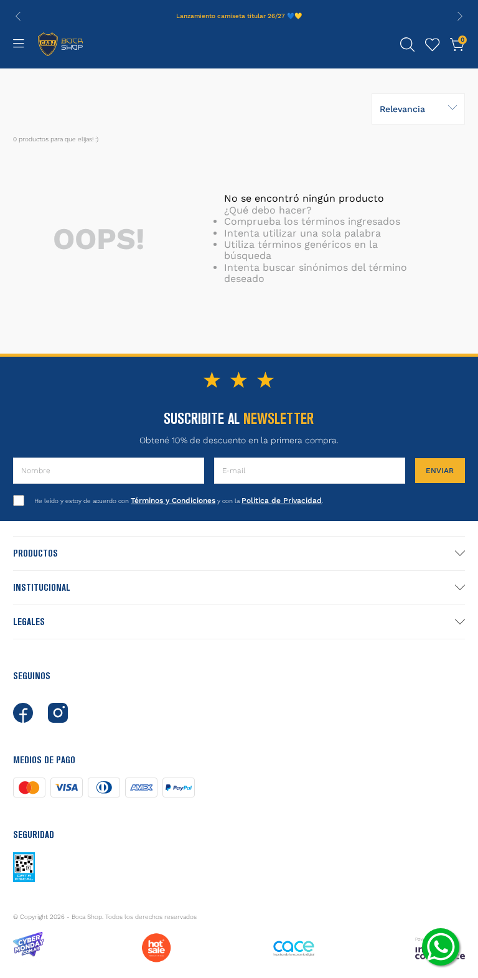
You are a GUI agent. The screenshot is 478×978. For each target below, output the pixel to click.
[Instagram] (58, 713)
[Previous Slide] (18, 16)
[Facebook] (23, 713)
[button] (407, 44)
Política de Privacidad (281, 500)
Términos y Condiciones (173, 500)
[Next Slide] (460, 16)
